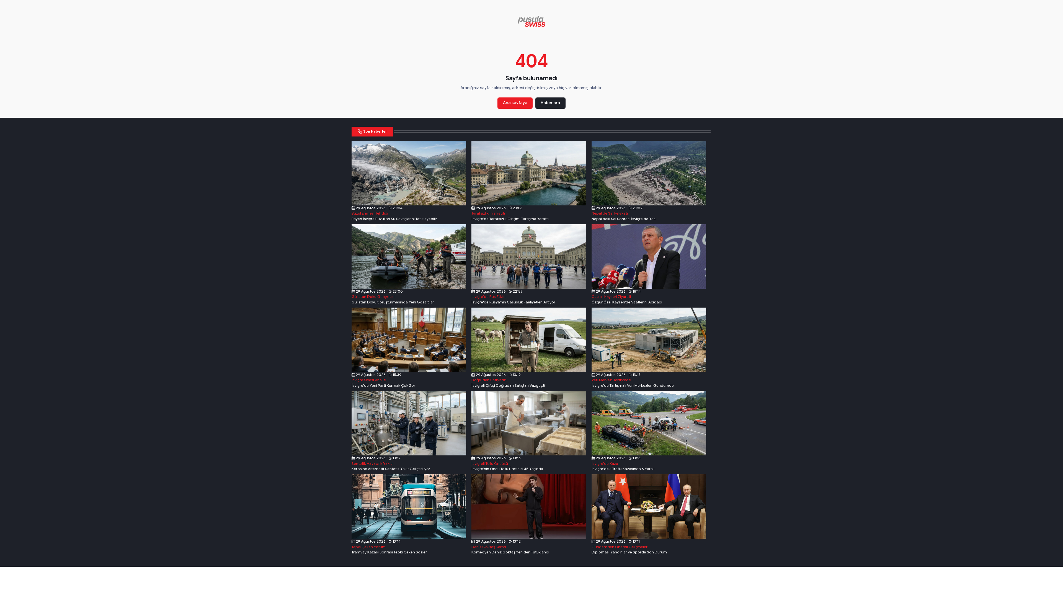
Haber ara (550, 102)
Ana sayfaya (515, 102)
